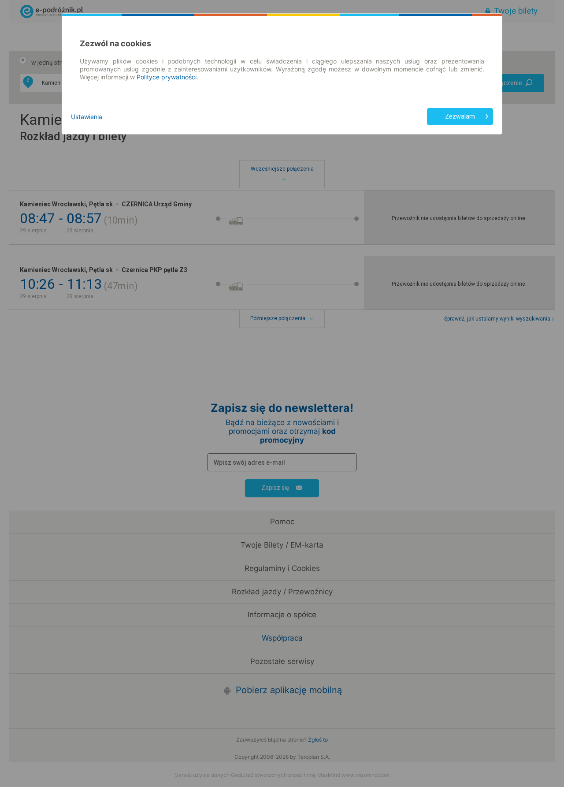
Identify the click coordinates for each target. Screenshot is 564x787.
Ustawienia (86, 116)
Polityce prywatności (167, 77)
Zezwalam (460, 116)
